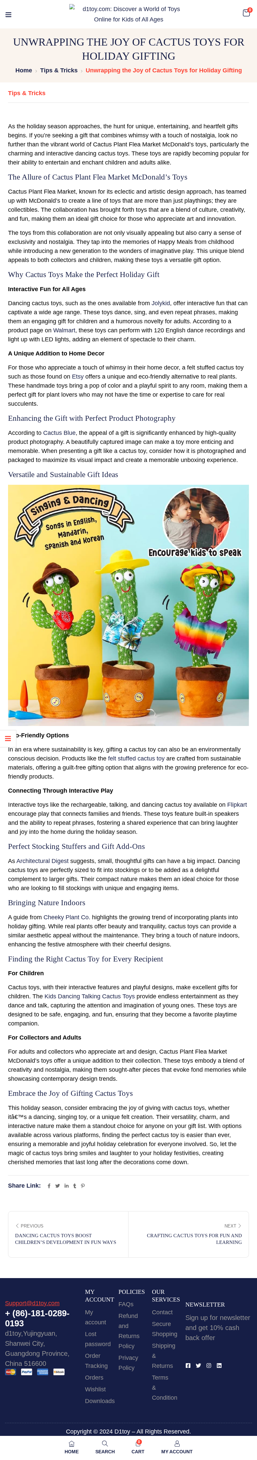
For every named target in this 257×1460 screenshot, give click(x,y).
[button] (246, 13)
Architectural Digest (42, 861)
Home (23, 70)
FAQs (126, 1304)
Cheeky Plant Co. (67, 917)
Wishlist (95, 1389)
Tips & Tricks (59, 70)
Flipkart (237, 804)
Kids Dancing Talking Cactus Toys (90, 996)
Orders (94, 1377)
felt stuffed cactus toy (136, 758)
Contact (162, 1312)
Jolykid (161, 303)
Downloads (100, 1401)
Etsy (78, 376)
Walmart (64, 330)
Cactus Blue (59, 432)
